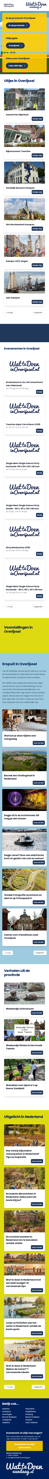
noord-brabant (9, 1417)
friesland (6, 1411)
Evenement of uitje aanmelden (24, 1446)
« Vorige (9, 312)
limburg (29, 1414)
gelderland (30, 1411)
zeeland (6, 1422)
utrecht (28, 1419)
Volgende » (38, 312)
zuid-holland (31, 1422)
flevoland (29, 1408)
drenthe (6, 1408)
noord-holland (32, 1417)
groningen (7, 1414)
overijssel (6, 1419)
